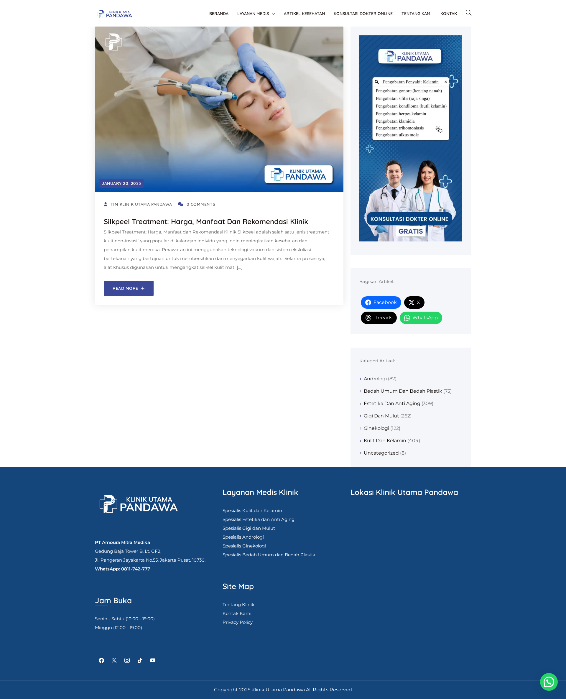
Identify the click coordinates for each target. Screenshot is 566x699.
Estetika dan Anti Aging (392, 403)
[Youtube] (152, 660)
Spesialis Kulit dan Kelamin (252, 510)
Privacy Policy (238, 622)
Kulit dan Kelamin (385, 440)
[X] (114, 660)
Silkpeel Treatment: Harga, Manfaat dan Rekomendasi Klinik (206, 221)
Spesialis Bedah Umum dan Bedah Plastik (269, 554)
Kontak (448, 13)
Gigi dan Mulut (381, 416)
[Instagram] (127, 660)
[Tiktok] (140, 660)
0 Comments (201, 204)
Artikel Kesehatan (304, 13)
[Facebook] (101, 660)
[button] (549, 682)
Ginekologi (376, 428)
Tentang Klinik (238, 604)
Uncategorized (381, 453)
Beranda (218, 13)
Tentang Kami (417, 13)
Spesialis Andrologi (243, 537)
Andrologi (375, 378)
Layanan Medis (253, 13)
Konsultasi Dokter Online (363, 13)
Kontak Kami (237, 613)
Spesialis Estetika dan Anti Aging (258, 519)
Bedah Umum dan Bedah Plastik (403, 391)
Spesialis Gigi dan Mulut (249, 528)
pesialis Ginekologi (245, 546)
